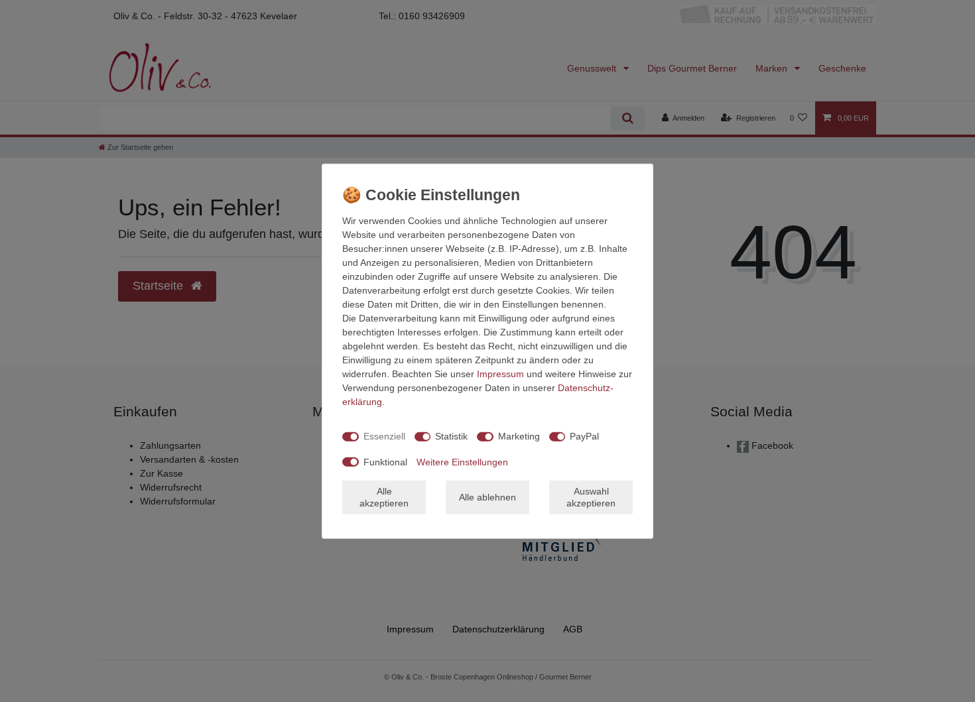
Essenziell (384, 436)
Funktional (385, 461)
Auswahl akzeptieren (591, 497)
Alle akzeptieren (384, 497)
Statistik (451, 436)
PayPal (584, 436)
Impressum (500, 373)
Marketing (519, 436)
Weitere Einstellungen (462, 461)
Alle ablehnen (487, 497)
